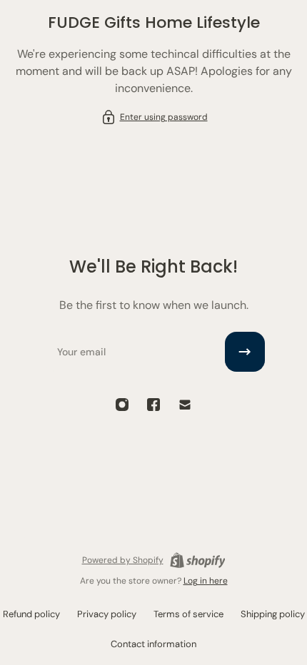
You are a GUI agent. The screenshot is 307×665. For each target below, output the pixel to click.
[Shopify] (198, 560)
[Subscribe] (245, 352)
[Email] (185, 404)
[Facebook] (153, 404)
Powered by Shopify (122, 560)
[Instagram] (122, 404)
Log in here (205, 581)
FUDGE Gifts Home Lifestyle (154, 22)
